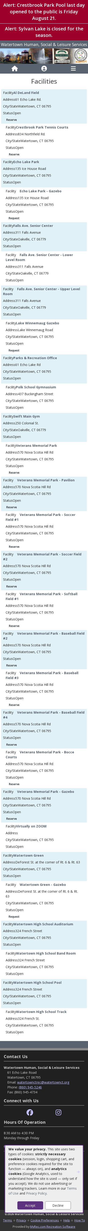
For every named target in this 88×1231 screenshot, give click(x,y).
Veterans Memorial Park (36, 445)
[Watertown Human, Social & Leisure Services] (44, 56)
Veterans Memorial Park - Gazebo (45, 791)
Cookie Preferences (45, 1220)
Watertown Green (28, 855)
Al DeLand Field (26, 92)
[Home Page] (14, 69)
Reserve (11, 120)
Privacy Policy (36, 1193)
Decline (58, 1205)
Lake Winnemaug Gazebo (37, 323)
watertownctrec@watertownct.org (43, 1082)
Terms (7, 1220)
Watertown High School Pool (37, 982)
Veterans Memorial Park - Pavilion (46, 480)
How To (79, 1220)
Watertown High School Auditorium (43, 924)
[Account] (44, 69)
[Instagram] (58, 1112)
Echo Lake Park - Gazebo (40, 191)
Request (14, 218)
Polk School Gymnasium (36, 387)
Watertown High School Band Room (46, 953)
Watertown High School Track (41, 1011)
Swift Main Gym (26, 416)
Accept (30, 1205)
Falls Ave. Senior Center (33, 225)
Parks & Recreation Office (35, 358)
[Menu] (73, 69)
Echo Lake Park (26, 162)
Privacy (21, 1220)
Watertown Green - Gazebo (43, 884)
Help (66, 1220)
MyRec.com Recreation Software (52, 1226)
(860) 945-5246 (30, 1087)
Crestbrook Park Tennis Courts (42, 127)
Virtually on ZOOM (31, 826)
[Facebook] (30, 1112)
